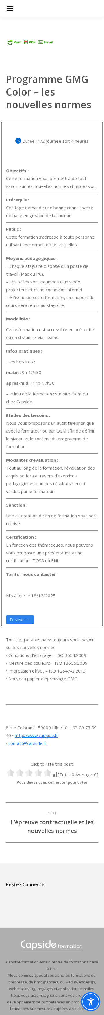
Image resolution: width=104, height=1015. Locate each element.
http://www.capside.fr (36, 735)
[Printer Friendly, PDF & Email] (30, 44)
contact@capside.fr (27, 743)
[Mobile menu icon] (10, 9)
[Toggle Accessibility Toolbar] (91, 1002)
